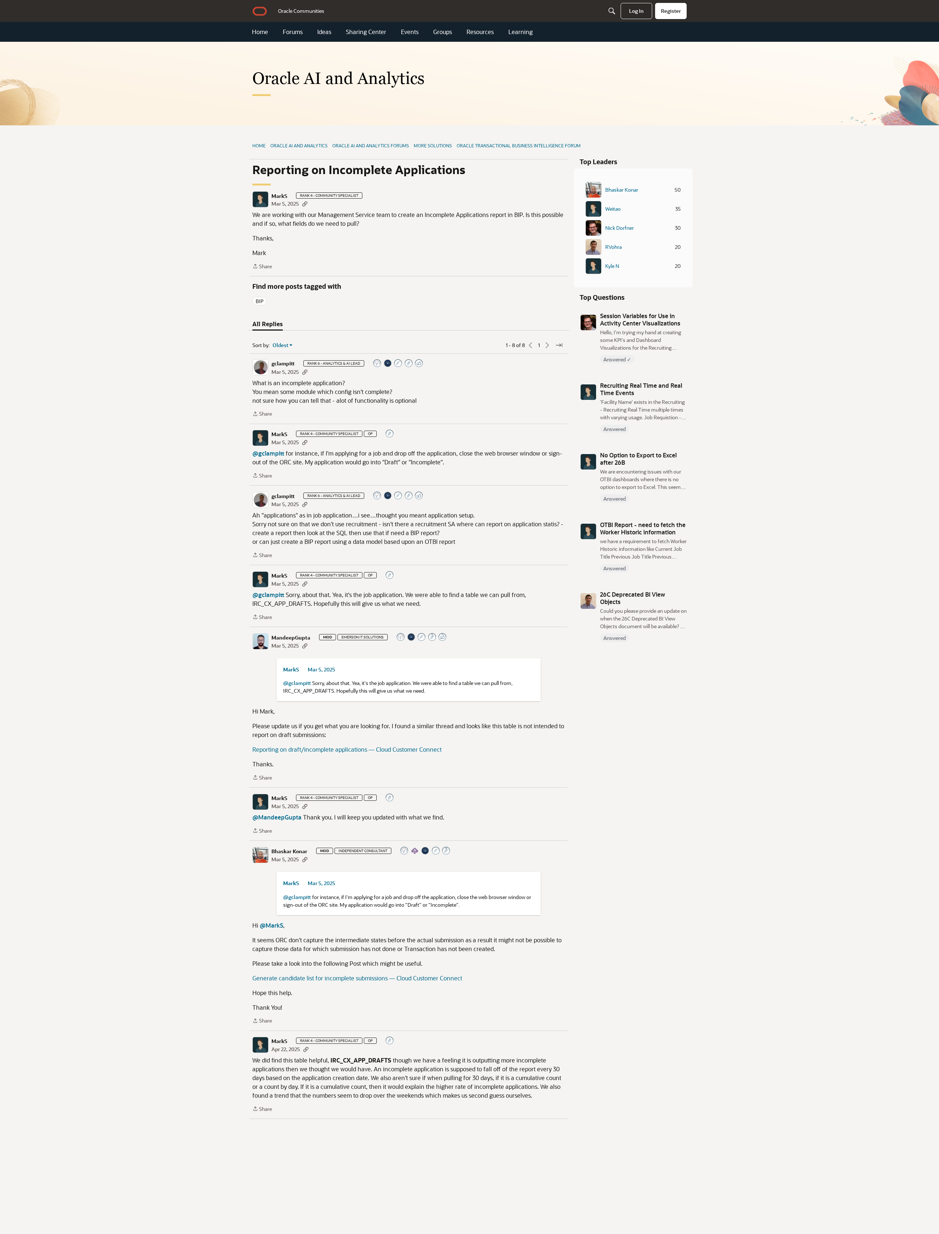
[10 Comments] (409, 363)
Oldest (281, 345)
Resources (480, 32)
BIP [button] (259, 301)
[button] (260, 199)
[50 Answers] (421, 637)
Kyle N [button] (612, 266)
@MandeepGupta (277, 817)
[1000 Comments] (446, 851)
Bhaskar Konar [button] (289, 851)
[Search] (612, 11)
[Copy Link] (304, 203)
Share (262, 266)
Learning (520, 32)
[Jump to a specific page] (559, 345)
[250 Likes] (442, 637)
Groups (442, 32)
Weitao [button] (613, 208)
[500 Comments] (432, 637)
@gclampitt (268, 453)
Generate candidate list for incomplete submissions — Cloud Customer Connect (357, 978)
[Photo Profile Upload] (388, 363)
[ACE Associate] (415, 851)
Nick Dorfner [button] (619, 228)
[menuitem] (301, 11)
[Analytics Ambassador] (377, 363)
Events (410, 32)
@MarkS (271, 925)
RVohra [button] (613, 247)
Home (260, 32)
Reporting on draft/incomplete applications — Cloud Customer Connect (347, 749)
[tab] (267, 324)
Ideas (324, 32)
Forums (293, 32)
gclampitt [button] (283, 363)
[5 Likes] (419, 363)
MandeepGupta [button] (290, 637)
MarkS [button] (279, 196)
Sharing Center (366, 32)
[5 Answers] (398, 363)
